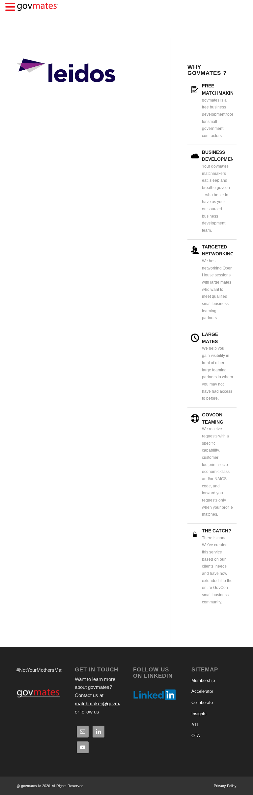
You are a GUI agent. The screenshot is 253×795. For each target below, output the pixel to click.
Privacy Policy (225, 786)
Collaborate (202, 702)
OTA (195, 735)
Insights (199, 713)
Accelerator (202, 691)
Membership (203, 680)
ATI (194, 724)
